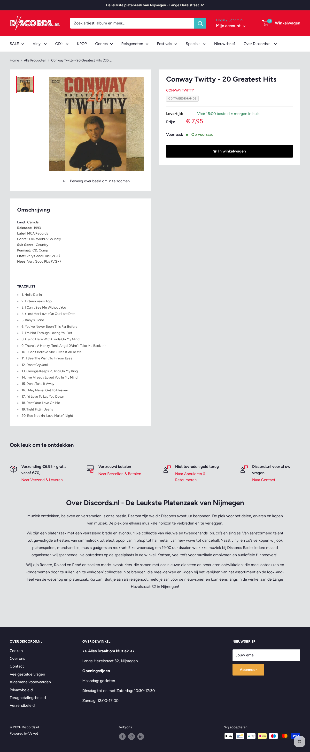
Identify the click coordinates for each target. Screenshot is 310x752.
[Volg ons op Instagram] (131, 736)
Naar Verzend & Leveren (42, 480)
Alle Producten (35, 60)
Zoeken (16, 650)
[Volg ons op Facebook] (122, 736)
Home (14, 60)
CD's (59, 43)
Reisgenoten (132, 43)
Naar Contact (263, 480)
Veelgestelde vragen (27, 674)
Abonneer (248, 669)
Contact (17, 666)
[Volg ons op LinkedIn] (140, 736)
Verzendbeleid (22, 705)
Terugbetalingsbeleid (28, 697)
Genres (101, 43)
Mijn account (229, 25)
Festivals (164, 43)
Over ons (17, 658)
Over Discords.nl (257, 43)
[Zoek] (200, 23)
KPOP (82, 43)
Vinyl (37, 43)
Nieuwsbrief (224, 43)
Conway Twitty (180, 91)
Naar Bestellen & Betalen (119, 473)
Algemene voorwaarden (30, 682)
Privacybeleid (21, 690)
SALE (14, 43)
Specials (193, 43)
